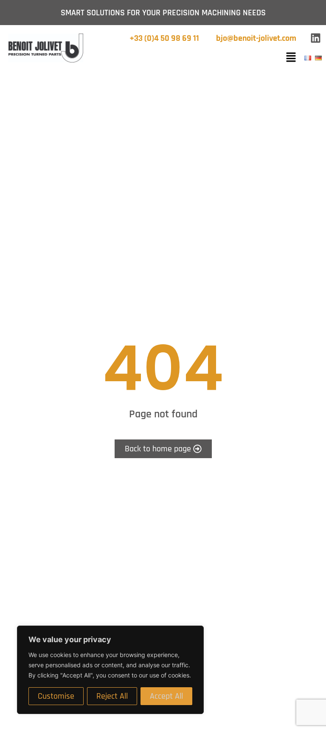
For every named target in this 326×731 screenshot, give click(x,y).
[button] (290, 57)
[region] (110, 670)
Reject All (112, 696)
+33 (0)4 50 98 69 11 (164, 38)
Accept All (166, 696)
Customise (56, 696)
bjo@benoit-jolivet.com (256, 38)
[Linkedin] (315, 38)
